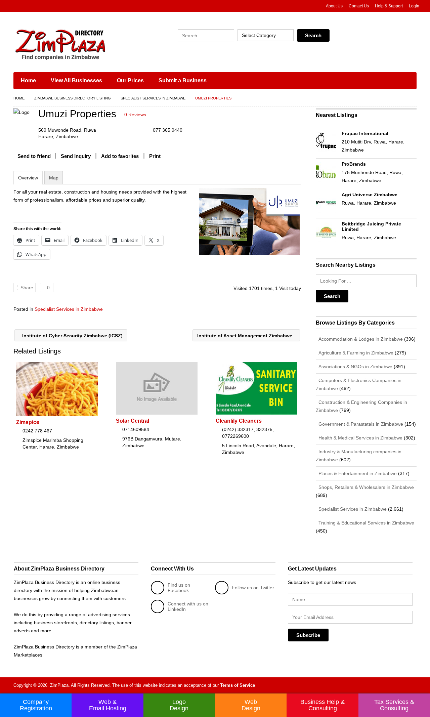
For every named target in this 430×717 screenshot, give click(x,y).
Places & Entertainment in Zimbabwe (357, 473)
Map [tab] (53, 177)
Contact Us (359, 6)
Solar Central (132, 421)
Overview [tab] (28, 177)
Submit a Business (183, 80)
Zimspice (27, 422)
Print (155, 156)
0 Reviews (135, 114)
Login (414, 6)
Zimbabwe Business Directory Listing (72, 98)
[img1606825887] (249, 221)
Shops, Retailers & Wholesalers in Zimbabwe (365, 487)
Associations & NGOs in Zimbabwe (354, 366)
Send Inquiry (76, 156)
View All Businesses (76, 80)
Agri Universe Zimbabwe (369, 194)
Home (28, 80)
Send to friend (34, 156)
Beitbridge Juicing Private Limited (371, 226)
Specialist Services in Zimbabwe (153, 98)
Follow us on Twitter (253, 587)
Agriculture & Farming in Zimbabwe (355, 352)
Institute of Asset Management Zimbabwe (245, 335)
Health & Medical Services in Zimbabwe (359, 437)
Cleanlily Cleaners (239, 421)
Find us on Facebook (179, 587)
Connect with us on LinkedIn (188, 606)
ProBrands (354, 164)
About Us (334, 6)
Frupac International (365, 133)
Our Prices (130, 80)
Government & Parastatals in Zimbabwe (360, 424)
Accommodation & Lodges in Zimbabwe (360, 339)
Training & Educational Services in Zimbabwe (365, 522)
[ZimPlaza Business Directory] (77, 43)
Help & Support (389, 6)
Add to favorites (120, 156)
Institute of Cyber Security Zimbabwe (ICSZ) (72, 335)
